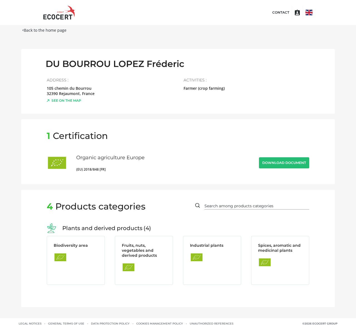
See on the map (66, 100)
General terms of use (66, 323)
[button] (309, 12)
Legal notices (30, 323)
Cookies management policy (159, 323)
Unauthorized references (211, 323)
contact (280, 12)
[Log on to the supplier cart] (297, 12)
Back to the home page (45, 30)
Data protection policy (110, 323)
